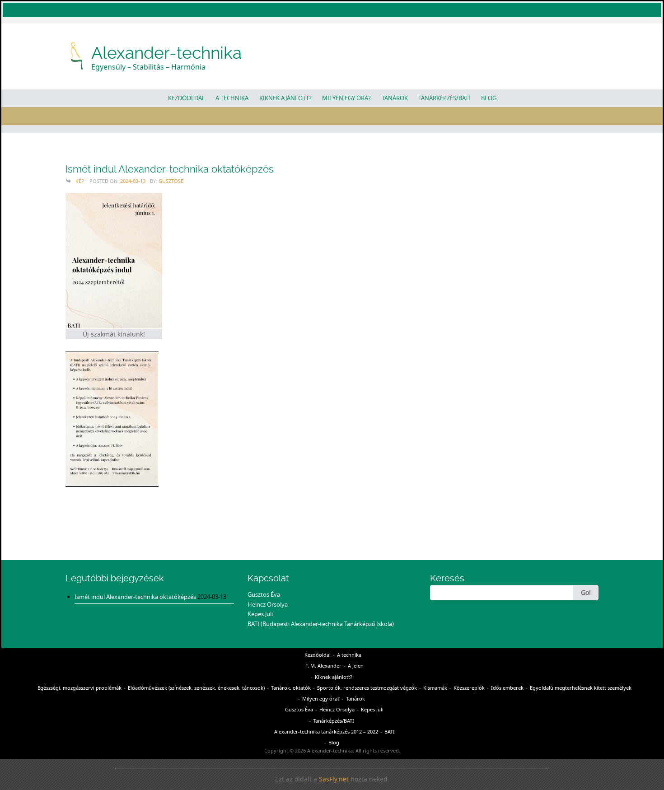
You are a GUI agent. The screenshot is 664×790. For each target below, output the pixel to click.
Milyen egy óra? (346, 98)
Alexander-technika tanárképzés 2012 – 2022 (326, 731)
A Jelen (356, 665)
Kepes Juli (260, 614)
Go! (586, 592)
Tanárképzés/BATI (444, 98)
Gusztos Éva (264, 594)
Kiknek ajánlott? (285, 98)
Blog (488, 98)
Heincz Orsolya (268, 604)
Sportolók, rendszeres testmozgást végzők (367, 687)
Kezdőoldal (186, 98)
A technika (231, 98)
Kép (79, 181)
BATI (389, 731)
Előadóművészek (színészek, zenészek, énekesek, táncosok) (196, 687)
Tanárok (395, 98)
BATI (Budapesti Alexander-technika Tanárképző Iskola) (321, 624)
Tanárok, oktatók (291, 687)
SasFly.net (334, 779)
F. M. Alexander (323, 665)
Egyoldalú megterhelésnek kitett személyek (580, 687)
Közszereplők (469, 687)
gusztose (171, 181)
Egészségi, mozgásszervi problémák (79, 687)
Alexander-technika (166, 53)
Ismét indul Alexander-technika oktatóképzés (169, 169)
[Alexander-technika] (77, 55)
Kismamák (435, 687)
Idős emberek (507, 687)
